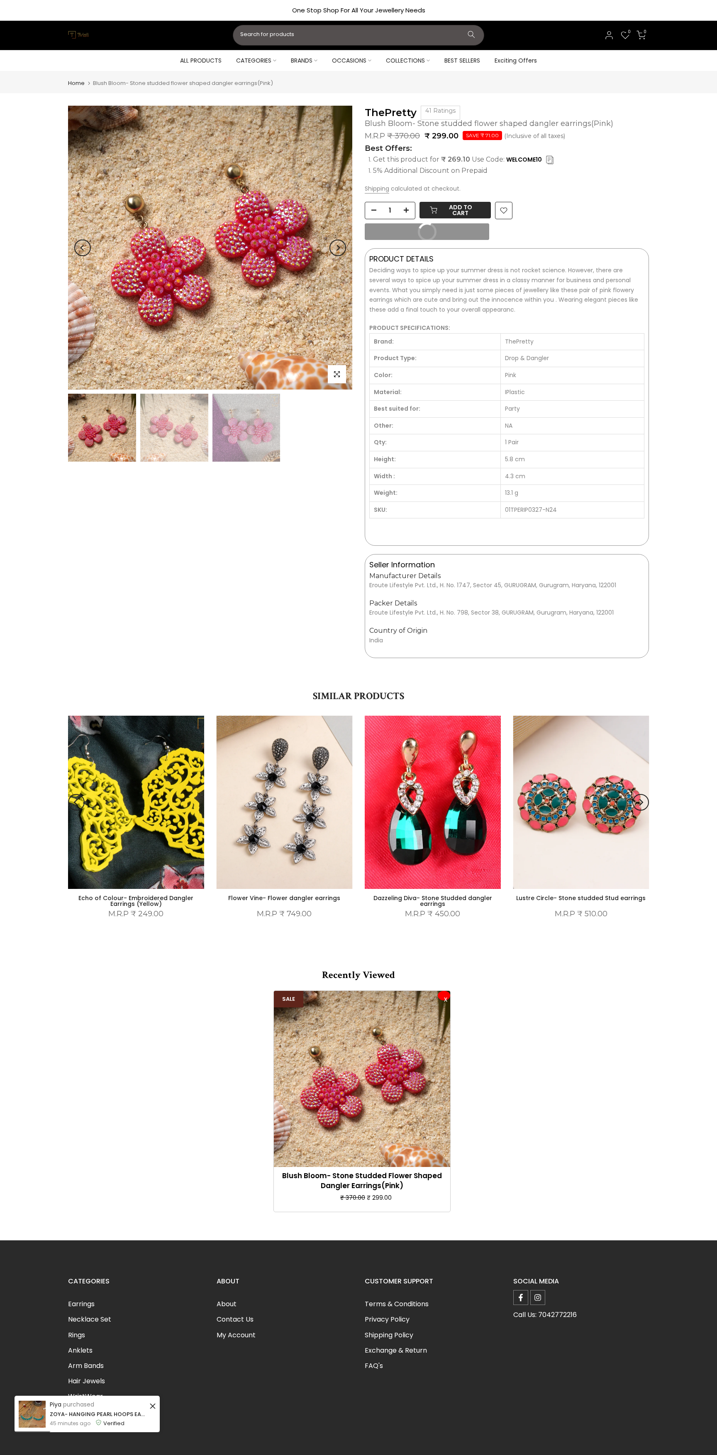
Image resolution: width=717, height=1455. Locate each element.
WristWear (85, 1396)
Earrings (81, 1304)
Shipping (377, 188)
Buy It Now (404, 234)
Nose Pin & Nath (94, 1412)
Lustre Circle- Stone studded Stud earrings (581, 898)
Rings (76, 1335)
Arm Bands (86, 1365)
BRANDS (301, 60)
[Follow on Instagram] (537, 1297)
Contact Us (235, 1319)
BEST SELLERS (462, 60)
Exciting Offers (516, 60)
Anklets (80, 1350)
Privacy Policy (387, 1319)
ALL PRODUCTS (201, 60)
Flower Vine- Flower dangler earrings (284, 898)
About (227, 1304)
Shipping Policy (389, 1335)
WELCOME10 (524, 159)
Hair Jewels (86, 1381)
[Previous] (82, 248)
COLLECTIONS (405, 60)
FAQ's (374, 1365)
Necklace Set (89, 1319)
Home (76, 83)
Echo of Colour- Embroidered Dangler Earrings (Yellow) (135, 901)
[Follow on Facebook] (520, 1297)
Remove (444, 995)
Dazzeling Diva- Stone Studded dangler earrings (432, 901)
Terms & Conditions (397, 1304)
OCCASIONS (349, 60)
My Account (236, 1335)
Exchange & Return (396, 1350)
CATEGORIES (253, 60)
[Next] (337, 248)
